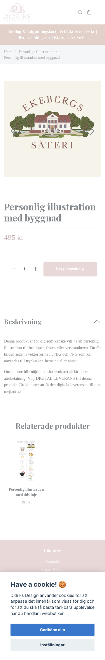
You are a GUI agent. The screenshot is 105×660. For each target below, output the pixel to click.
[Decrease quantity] (14, 269)
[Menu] (98, 12)
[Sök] (80, 12)
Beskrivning (23, 321)
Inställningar (52, 645)
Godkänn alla (52, 629)
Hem (7, 51)
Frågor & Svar (53, 569)
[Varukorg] (89, 12)
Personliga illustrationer (38, 51)
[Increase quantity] (35, 269)
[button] (92, 131)
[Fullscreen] (52, 129)
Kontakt (52, 561)
